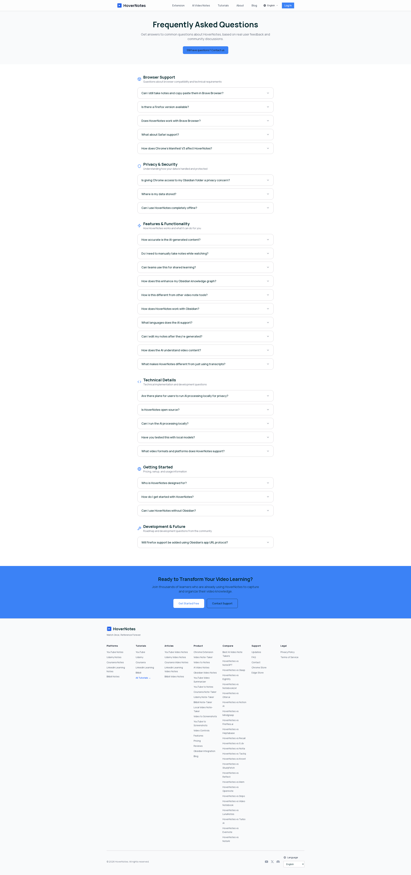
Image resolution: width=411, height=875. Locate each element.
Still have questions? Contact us (205, 50)
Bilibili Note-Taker (203, 702)
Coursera (141, 662)
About (240, 5)
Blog (254, 5)
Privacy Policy (287, 652)
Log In (288, 5)
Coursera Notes (115, 662)
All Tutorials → (143, 677)
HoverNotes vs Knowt (234, 758)
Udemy (139, 657)
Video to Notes (202, 662)
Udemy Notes (114, 657)
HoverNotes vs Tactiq (234, 753)
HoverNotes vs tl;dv (233, 743)
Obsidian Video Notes (205, 672)
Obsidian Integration (204, 751)
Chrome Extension (203, 652)
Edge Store (258, 672)
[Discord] (278, 861)
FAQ (254, 657)
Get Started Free (189, 603)
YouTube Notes (115, 652)
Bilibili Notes (113, 676)
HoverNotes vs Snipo (234, 796)
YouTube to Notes (203, 686)
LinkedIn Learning (145, 667)
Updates (256, 652)
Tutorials (223, 5)
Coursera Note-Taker (205, 691)
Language (292, 857)
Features (198, 735)
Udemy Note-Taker (204, 697)
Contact (256, 662)
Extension (178, 5)
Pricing (197, 740)
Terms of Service (289, 657)
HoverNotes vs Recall (234, 738)
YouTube (140, 652)
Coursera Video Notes (176, 662)
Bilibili (138, 672)
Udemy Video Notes (175, 657)
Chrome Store (259, 667)
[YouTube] (266, 861)
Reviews (198, 745)
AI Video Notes (201, 5)
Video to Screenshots (205, 716)
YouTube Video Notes (176, 652)
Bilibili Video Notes (174, 676)
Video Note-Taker (203, 657)
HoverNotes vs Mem (233, 781)
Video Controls (202, 730)
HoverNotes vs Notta (234, 748)
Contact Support (222, 603)
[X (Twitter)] (272, 861)
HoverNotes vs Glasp (234, 670)
